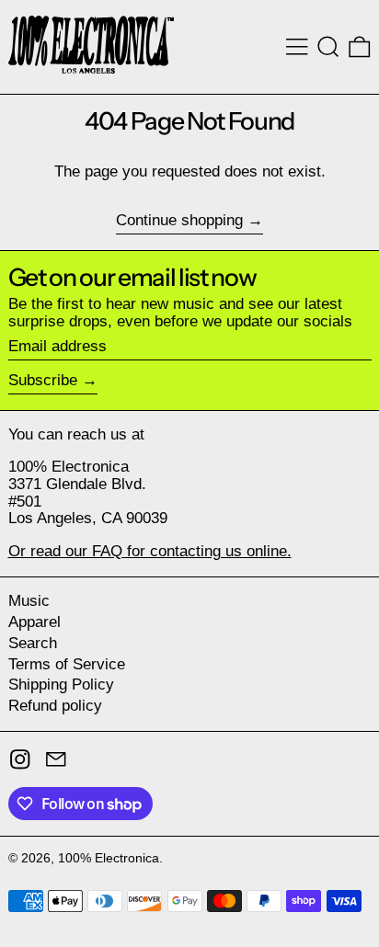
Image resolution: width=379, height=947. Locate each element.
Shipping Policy (61, 684)
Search (32, 643)
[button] (328, 46)
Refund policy (55, 705)
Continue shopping (179, 220)
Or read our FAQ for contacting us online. (150, 551)
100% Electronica (108, 858)
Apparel (34, 622)
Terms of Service (66, 664)
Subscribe (42, 380)
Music (29, 601)
